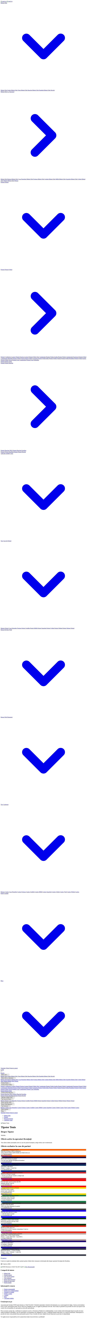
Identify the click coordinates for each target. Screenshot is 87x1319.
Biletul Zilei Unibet (76, 179)
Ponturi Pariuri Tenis (6, 361)
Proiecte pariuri (14, 1068)
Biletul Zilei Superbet (65, 179)
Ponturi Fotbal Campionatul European (68, 357)
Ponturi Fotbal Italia (43, 358)
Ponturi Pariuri (4, 1083)
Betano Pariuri (5, 628)
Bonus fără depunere (9, 1279)
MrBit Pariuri (38, 628)
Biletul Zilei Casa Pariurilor (19, 179)
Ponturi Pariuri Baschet (7, 1092)
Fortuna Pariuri (21, 628)
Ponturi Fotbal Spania (80, 358)
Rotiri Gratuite (4, 1109)
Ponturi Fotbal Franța (18, 358)
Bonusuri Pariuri (8, 1118)
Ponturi (6, 1117)
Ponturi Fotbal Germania (31, 358)
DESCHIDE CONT (6, 1156)
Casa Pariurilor (13, 628)
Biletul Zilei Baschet (26, 90)
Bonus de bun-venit (9, 1281)
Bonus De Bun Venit (6, 1102)
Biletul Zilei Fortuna (32, 179)
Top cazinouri (7, 1278)
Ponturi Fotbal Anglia (52, 357)
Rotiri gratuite (7, 1282)
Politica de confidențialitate (11, 1290)
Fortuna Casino (25, 892)
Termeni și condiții (9, 1292)
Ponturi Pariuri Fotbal (6, 1084)
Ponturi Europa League (22, 357)
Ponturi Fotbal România (67, 358)
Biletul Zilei (4, 1074)
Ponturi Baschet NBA (7, 450)
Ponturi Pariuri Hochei (20, 452)
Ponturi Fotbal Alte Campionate (37, 357)
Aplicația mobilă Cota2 (6, 1097)
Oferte (8, 1068)
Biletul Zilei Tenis (16, 90)
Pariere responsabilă (9, 1289)
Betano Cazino (5, 892)
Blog (2, 1111)
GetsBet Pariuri (29, 628)
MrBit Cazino (43, 892)
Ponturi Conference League (8, 357)
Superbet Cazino (51, 892)
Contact (6, 1295)
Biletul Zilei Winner (13, 180)
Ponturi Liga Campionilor (19, 360)
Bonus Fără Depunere (6, 1104)
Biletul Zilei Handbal (38, 90)
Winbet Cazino (75, 892)
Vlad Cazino (67, 892)
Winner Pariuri (70, 628)
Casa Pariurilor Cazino (15, 892)
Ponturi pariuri (8, 1275)
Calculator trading (9, 1298)
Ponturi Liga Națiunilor (33, 360)
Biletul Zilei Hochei (49, 90)
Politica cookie (8, 1293)
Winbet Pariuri (62, 628)
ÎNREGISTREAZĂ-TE (7, 1217)
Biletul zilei (7, 1273)
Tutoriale (3, 1068)
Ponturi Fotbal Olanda (55, 358)
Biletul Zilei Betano (6, 179)
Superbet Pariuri (46, 628)
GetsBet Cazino (34, 892)
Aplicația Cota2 (8, 1120)
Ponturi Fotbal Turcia (6, 360)
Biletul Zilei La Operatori (7, 1078)
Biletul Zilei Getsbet (43, 179)
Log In (2, 1073)
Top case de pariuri (9, 1276)
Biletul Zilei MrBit (54, 179)
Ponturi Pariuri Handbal (7, 452)
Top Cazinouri (4, 1106)
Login (2, 1069)
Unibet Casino (60, 892)
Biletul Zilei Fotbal (6, 90)
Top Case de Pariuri (6, 1099)
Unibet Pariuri (54, 628)
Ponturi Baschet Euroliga (19, 450)
